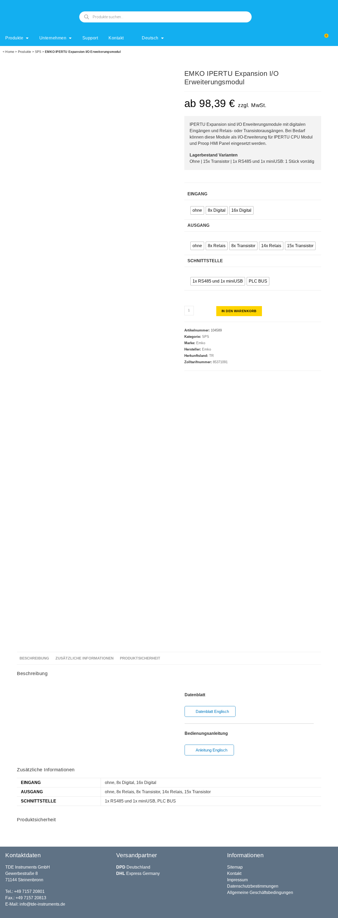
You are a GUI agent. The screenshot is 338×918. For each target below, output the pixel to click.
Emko (200, 343)
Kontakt (116, 38)
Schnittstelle (205, 261)
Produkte (14, 38)
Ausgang (198, 225)
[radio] (197, 210)
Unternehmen (53, 38)
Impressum (237, 880)
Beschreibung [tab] (34, 658)
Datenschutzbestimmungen (252, 886)
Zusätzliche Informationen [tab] (84, 658)
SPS (38, 52)
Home (9, 52)
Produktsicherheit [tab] (140, 658)
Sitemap (235, 867)
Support (90, 38)
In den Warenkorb (239, 311)
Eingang (197, 194)
